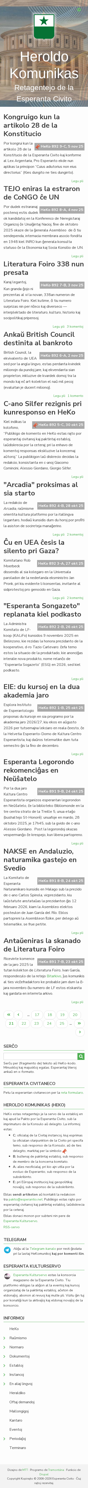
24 (51, 1023)
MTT (25, 1470)
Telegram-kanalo (43, 1248)
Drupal (44, 1474)
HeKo (14, 1328)
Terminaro (17, 1447)
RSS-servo (12, 1227)
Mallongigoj (19, 1411)
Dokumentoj (19, 1356)
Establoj (16, 1365)
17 (38, 1014)
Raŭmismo (18, 1338)
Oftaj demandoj (21, 1402)
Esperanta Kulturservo (20, 1221)
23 (38, 1023)
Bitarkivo (54, 976)
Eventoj (15, 1429)
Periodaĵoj (17, 1438)
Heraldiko (17, 1393)
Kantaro (15, 1420)
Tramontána (56, 1470)
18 (51, 1014)
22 (25, 1023)
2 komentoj (75, 534)
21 (13, 1024)
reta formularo (72, 1092)
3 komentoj (75, 326)
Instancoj (16, 1374)
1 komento (75, 396)
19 (64, 1014)
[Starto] (44, 27)
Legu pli (78, 182)
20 (77, 1014)
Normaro (16, 1347)
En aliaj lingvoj (20, 1383)
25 (63, 1023)
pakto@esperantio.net (25, 1199)
